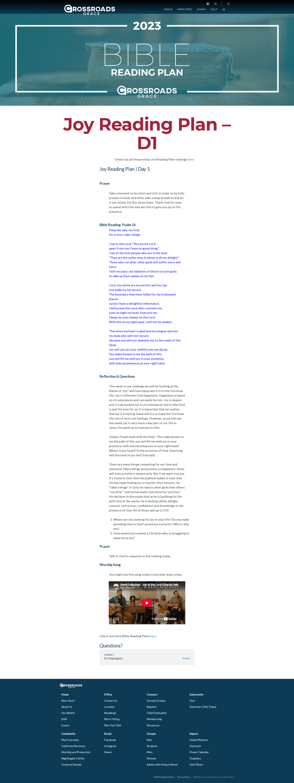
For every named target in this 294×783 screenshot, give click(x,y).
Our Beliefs (68, 713)
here (191, 159)
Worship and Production (75, 752)
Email (186, 658)
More (221, 10)
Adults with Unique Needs (162, 764)
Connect (152, 694)
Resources (153, 725)
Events (65, 725)
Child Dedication (157, 713)
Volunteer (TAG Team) (202, 706)
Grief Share (196, 764)
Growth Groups (156, 700)
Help (214, 9)
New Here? (68, 700)
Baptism (151, 706)
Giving (201, 9)
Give (192, 700)
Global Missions (198, 739)
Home (65, 694)
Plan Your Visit (112, 725)
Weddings (110, 713)
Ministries (184, 9)
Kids (149, 739)
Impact (193, 733)
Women (151, 758)
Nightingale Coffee (72, 758)
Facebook (110, 739)
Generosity (196, 694)
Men (149, 752)
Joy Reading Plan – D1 (147, 133)
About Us (66, 706)
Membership (154, 719)
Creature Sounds (71, 764)
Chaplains (195, 758)
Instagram (110, 746)
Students (152, 746)
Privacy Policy (183, 777)
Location (109, 706)
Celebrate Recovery (73, 746)
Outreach (195, 746)
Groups (151, 733)
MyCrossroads (70, 739)
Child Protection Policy (163, 777)
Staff (64, 719)
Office (108, 694)
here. (153, 636)
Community (68, 733)
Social (107, 733)
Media (168, 9)
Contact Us (110, 700)
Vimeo (108, 752)
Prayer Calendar (199, 752)
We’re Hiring (111, 719)
